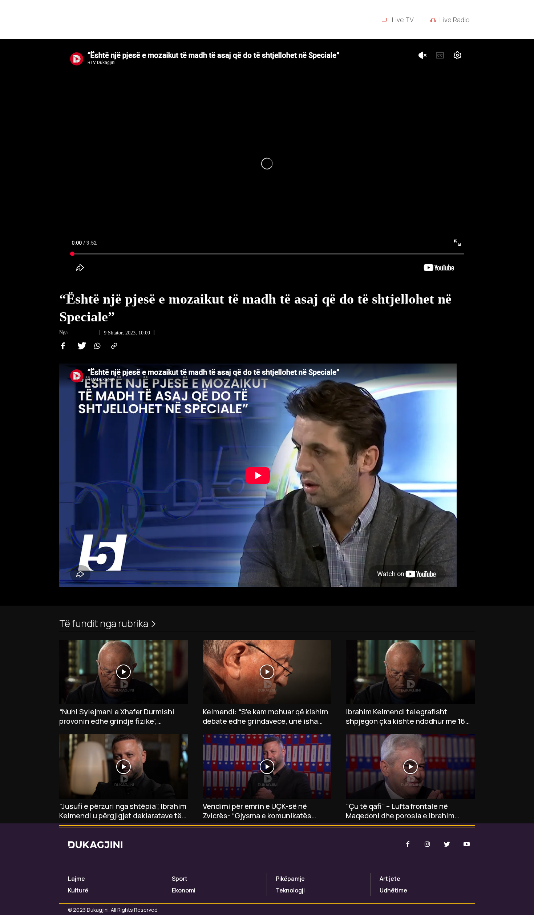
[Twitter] (79, 346)
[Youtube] (467, 844)
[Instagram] (427, 844)
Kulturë (78, 890)
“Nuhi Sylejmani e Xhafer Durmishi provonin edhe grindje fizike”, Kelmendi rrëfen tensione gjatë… (116, 716)
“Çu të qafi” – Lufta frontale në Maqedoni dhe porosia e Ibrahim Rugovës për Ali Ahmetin (400, 811)
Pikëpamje (290, 879)
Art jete (390, 879)
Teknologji (290, 890)
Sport (179, 879)
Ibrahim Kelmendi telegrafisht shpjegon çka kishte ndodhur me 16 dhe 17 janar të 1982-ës (405, 716)
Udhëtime (393, 890)
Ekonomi (183, 890)
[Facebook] (63, 346)
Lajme (76, 879)
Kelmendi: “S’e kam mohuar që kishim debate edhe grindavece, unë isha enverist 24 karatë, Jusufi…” (265, 716)
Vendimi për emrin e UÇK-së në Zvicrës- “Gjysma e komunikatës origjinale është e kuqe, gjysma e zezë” (258, 811)
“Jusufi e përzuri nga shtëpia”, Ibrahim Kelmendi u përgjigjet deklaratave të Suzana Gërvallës (122, 811)
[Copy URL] (113, 346)
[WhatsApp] (96, 346)
